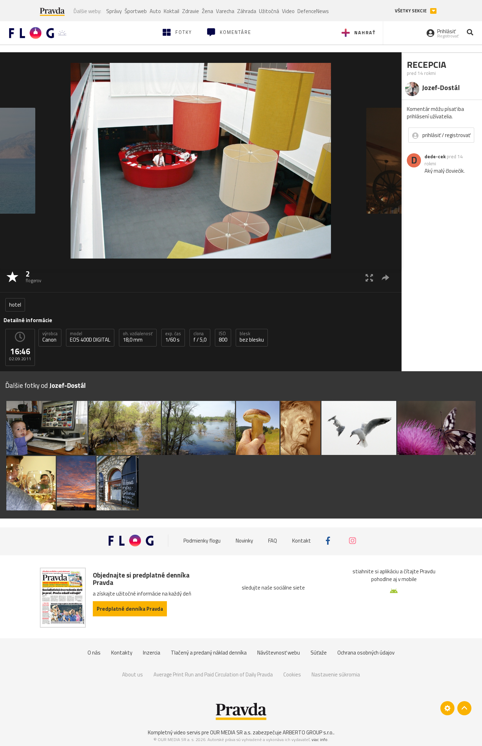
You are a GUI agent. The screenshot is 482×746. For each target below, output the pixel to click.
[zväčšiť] (369, 277)
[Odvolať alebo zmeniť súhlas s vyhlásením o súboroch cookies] (447, 708)
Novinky (244, 541)
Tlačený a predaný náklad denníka (209, 652)
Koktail (171, 11)
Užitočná (269, 11)
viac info (319, 739)
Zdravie (190, 11)
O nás (94, 652)
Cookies (292, 674)
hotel (15, 305)
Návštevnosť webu (278, 652)
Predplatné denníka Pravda (130, 609)
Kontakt (301, 541)
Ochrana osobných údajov (365, 652)
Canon (50, 337)
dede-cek (435, 156)
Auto (155, 11)
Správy (114, 11)
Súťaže (319, 652)
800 (223, 337)
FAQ (272, 541)
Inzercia (151, 652)
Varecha (225, 11)
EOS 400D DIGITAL (90, 337)
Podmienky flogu (202, 541)
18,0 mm (138, 337)
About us (132, 674)
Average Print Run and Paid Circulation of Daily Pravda (213, 674)
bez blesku (252, 337)
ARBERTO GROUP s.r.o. (308, 732)
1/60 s (173, 337)
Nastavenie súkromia (336, 674)
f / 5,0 (199, 337)
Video (288, 11)
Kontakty (121, 652)
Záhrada (246, 11)
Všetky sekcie (411, 10)
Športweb (136, 11)
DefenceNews (313, 11)
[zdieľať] (385, 277)
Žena (207, 11)
